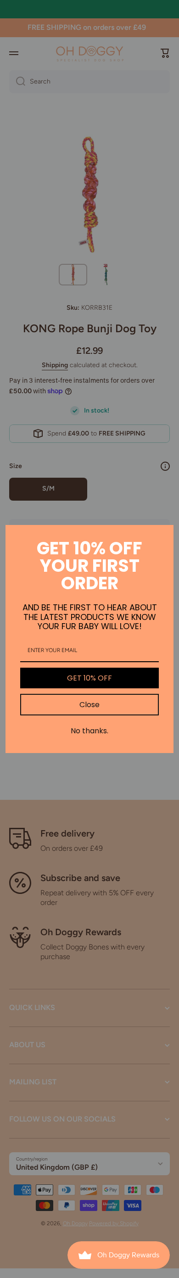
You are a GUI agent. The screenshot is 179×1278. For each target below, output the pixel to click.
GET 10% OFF (89, 678)
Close (89, 704)
